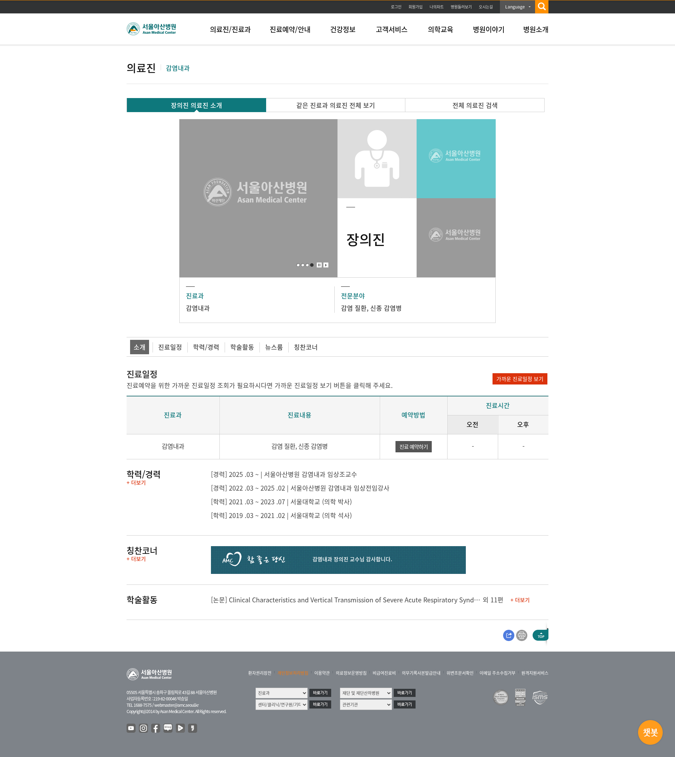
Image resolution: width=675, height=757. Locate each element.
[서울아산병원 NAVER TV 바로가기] (181, 728)
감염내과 (198, 308)
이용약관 (322, 673)
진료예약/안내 (290, 29)
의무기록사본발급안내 (421, 673)
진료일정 (170, 347)
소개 (140, 347)
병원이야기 (488, 29)
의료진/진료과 (230, 29)
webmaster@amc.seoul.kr (176, 705)
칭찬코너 (306, 347)
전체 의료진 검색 (475, 105)
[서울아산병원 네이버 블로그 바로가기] (168, 728)
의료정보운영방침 (351, 673)
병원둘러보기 (461, 7)
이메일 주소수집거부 (497, 673)
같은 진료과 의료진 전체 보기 (335, 105)
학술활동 (242, 347)
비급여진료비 (384, 673)
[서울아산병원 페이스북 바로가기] (156, 728)
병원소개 (535, 29)
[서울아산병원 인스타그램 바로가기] (144, 728)
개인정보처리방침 (292, 673)
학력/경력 (206, 347)
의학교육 (440, 29)
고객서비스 (391, 29)
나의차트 (437, 7)
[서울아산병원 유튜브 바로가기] (131, 728)
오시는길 (486, 7)
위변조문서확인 (460, 673)
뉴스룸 (274, 347)
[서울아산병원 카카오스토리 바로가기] (193, 728)
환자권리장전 (259, 673)
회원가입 (416, 7)
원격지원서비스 (534, 673)
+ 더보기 (136, 482)
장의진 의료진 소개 (196, 105)
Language (515, 7)
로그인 (396, 7)
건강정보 (342, 29)
